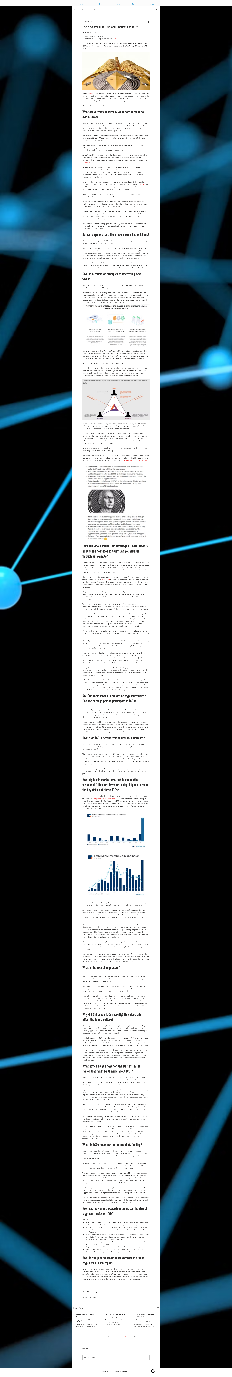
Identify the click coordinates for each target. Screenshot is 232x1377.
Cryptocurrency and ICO (99, 10)
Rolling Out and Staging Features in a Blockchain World (144, 1315)
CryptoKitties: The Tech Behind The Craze (116, 1314)
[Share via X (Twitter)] (88, 1292)
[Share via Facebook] (83, 1292)
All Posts (75, 10)
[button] (151, 3)
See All (157, 1308)
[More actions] (148, 22)
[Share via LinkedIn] (92, 1292)
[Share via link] (97, 1292)
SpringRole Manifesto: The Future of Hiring (85, 1315)
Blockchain (85, 10)
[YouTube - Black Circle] (153, 1371)
